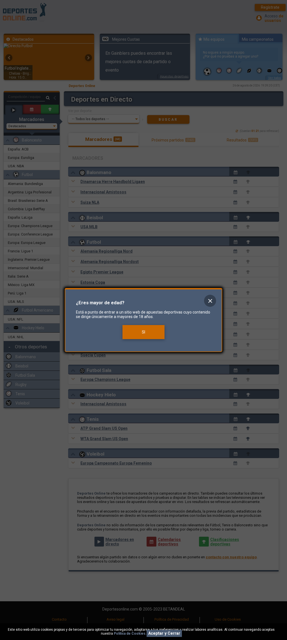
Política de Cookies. (130, 634)
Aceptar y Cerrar (164, 633)
